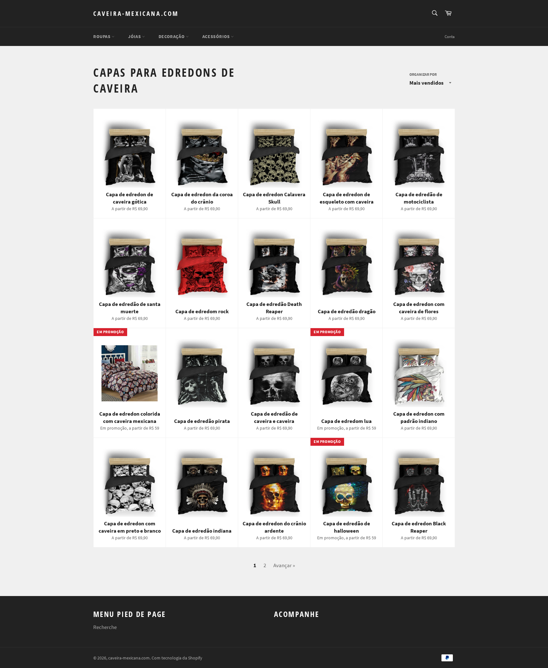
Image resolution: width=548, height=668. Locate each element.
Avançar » (284, 565)
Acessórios (216, 36)
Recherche (105, 627)
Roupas (102, 36)
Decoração (172, 36)
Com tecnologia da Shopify (177, 658)
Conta (450, 36)
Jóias (135, 36)
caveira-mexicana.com (136, 13)
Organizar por (423, 74)
